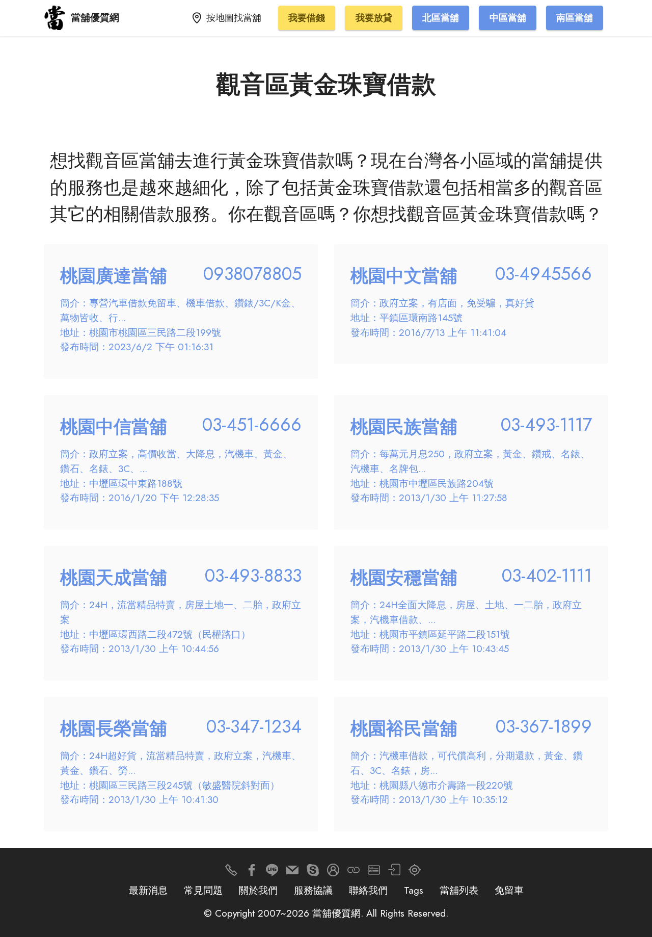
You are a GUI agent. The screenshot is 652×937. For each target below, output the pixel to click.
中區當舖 (508, 17)
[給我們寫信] (292, 872)
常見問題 (203, 890)
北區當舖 (440, 17)
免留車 (509, 890)
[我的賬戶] (394, 872)
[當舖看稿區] (415, 872)
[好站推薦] (353, 872)
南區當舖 (574, 17)
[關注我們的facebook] (252, 872)
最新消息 (148, 890)
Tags (413, 890)
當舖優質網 (95, 17)
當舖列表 (459, 890)
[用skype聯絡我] (313, 872)
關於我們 (258, 890)
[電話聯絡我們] (231, 872)
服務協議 (313, 890)
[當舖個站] (374, 872)
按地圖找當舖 (233, 17)
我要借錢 (306, 17)
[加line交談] (272, 872)
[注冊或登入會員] (333, 872)
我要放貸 (374, 17)
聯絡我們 (368, 890)
